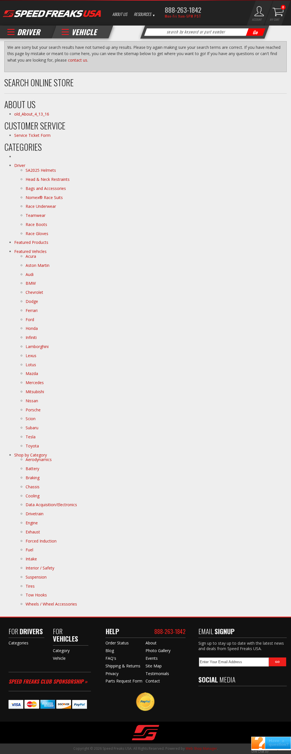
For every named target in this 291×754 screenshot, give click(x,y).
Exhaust (33, 532)
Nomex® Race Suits (44, 197)
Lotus (31, 364)
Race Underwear (41, 206)
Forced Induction (41, 541)
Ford (30, 319)
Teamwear (35, 215)
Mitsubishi (35, 391)
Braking (33, 477)
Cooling (33, 496)
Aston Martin (37, 265)
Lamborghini (37, 346)
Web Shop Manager (201, 748)
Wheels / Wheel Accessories (51, 604)
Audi (30, 274)
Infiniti (31, 337)
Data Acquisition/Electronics (51, 504)
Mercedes (35, 382)
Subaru (32, 427)
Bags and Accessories (46, 188)
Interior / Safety (40, 568)
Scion (31, 418)
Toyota (32, 446)
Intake (31, 559)
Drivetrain (34, 513)
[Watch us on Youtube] (226, 696)
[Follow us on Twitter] (213, 696)
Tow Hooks (36, 595)
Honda (32, 328)
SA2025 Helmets (41, 170)
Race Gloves (37, 233)
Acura (31, 256)
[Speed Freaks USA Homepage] (52, 13)
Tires (30, 586)
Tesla (31, 436)
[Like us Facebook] (202, 696)
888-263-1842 (183, 9)
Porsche (33, 409)
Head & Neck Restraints (48, 179)
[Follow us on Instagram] (238, 696)
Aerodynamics (39, 459)
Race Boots (36, 224)
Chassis (33, 486)
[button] (204, 32)
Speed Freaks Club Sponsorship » (48, 681)
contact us (77, 60)
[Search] (255, 32)
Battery (32, 468)
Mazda (32, 373)
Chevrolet (34, 292)
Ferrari (32, 310)
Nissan (32, 400)
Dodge (32, 301)
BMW (31, 283)
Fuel (29, 549)
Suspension (36, 577)
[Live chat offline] (271, 743)
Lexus (31, 355)
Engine (32, 522)
